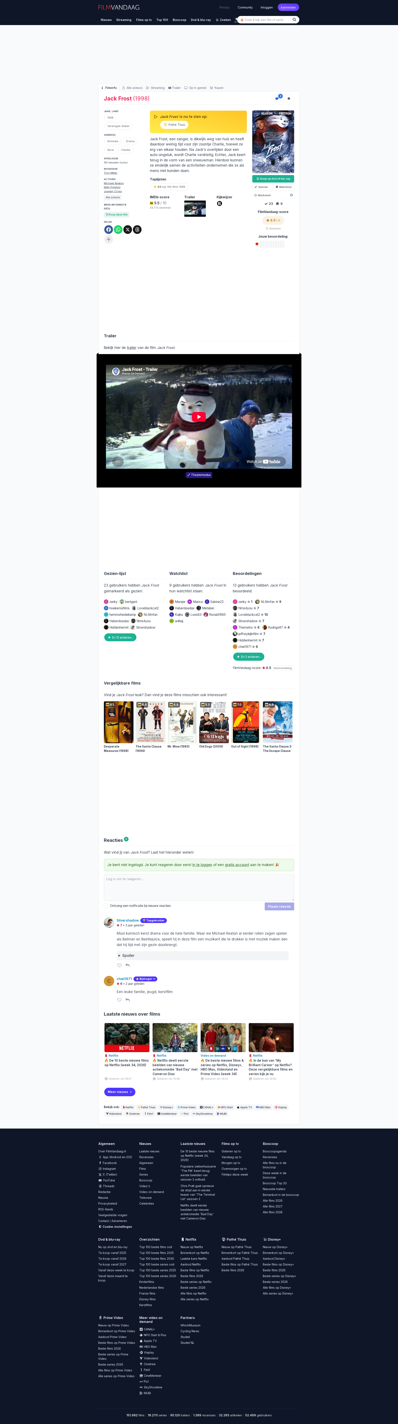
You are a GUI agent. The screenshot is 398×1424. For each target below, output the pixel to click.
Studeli (185, 1337)
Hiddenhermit (119, 627)
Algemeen (146, 1163)
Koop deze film (118, 214)
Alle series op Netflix (195, 1299)
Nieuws (103, 1197)
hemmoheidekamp (120, 615)
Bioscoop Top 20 (275, 1183)
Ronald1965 (217, 615)
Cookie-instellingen (117, 1226)
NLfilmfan (151, 615)
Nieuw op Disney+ (275, 1247)
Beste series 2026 (193, 1287)
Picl (186, 1113)
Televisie (145, 1197)
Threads (108, 1186)
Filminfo (110, 88)
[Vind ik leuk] (119, 965)
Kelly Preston (112, 187)
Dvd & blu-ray (109, 1239)
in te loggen (202, 865)
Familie (125, 149)
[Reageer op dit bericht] (127, 965)
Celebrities (146, 1203)
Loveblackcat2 (148, 608)
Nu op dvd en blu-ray (112, 1247)
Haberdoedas (119, 621)
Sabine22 (215, 602)
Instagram (109, 1168)
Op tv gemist (197, 88)
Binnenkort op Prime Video (116, 1331)
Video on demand (151, 1192)
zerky (112, 602)
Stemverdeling (283, 668)
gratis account (237, 865)
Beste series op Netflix (196, 1282)
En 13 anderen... (122, 637)
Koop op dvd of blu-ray (275, 178)
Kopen (218, 88)
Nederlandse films (151, 1287)
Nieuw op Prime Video (113, 1325)
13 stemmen (273, 228)
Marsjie (178, 602)
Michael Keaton (114, 183)
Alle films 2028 (273, 1212)
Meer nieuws (118, 1092)
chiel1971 (246, 647)
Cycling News (190, 1331)
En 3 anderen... (250, 656)
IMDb (107, 208)
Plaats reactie (279, 906)
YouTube (108, 1180)
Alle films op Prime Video (115, 1370)
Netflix (129, 1107)
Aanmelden (288, 7)
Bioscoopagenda (274, 1151)
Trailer (176, 88)
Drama (130, 141)
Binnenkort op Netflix (195, 1253)
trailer (131, 348)
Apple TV (246, 1107)
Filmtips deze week (235, 1174)
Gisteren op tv (231, 1151)
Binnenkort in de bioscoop (281, 1195)
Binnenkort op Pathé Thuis (240, 1253)
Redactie (104, 1192)
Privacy (225, 7)
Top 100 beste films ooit (155, 1247)
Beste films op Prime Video (116, 1342)
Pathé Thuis (176, 125)
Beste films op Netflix (195, 1270)
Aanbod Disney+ (274, 1258)
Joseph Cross (113, 191)
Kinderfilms (146, 1282)
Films (142, 1168)
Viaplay (282, 1107)
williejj (177, 621)
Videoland (115, 1113)
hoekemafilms (117, 608)
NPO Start (227, 1107)
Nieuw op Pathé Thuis (237, 1247)
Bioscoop (145, 1180)
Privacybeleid (107, 1203)
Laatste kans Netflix (194, 1258)
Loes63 (196, 615)
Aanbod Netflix (191, 1264)
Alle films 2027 (273, 1206)
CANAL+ (208, 1107)
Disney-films (147, 1299)
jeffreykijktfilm (251, 634)
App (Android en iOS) (117, 1157)
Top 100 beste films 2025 (156, 1253)
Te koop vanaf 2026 (112, 1258)
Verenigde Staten (118, 126)
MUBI (223, 1113)
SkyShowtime (204, 1113)
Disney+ (168, 1107)
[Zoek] (295, 19)
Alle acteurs (134, 88)
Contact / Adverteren (112, 1221)
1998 (110, 117)
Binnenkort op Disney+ (278, 1253)
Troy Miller (110, 172)
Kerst (110, 149)
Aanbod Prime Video (112, 1337)
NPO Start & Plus (154, 1335)
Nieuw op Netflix (192, 1247)
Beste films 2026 (192, 1276)
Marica (196, 602)
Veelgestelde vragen (112, 1215)
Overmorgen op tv (234, 1168)
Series (143, 1174)
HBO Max (265, 1107)
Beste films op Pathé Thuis (240, 1264)
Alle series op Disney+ (278, 1293)
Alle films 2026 (273, 1200)
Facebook (109, 1163)
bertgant (131, 602)
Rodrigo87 (279, 627)
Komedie (112, 141)
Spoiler (128, 955)
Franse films (147, 1293)
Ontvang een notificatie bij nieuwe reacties (139, 906)
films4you (144, 621)
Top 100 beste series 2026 (157, 1276)
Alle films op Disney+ (277, 1287)
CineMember (169, 1113)
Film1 (150, 1113)
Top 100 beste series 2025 (157, 1270)
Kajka (177, 615)
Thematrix (247, 627)
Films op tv (230, 1144)
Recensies (146, 1157)
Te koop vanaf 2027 (112, 1264)
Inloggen (267, 7)
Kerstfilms (145, 1305)
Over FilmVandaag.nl (112, 1151)
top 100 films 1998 (171, 186)
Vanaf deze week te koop (116, 1270)
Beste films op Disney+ (278, 1264)
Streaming (157, 88)
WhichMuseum (190, 1325)
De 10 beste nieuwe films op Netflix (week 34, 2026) (198, 1155)
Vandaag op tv (232, 1157)
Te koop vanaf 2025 (112, 1253)
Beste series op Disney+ (279, 1276)
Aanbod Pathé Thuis (235, 1258)
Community (245, 7)
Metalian (208, 608)
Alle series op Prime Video (116, 1376)
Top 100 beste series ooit (156, 1264)
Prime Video (188, 1107)
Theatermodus (201, 475)
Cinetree (134, 1113)
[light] (236, 19)
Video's (144, 1186)
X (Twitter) (109, 1174)
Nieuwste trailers (274, 1189)
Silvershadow (145, 627)
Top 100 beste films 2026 (156, 1258)
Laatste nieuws (149, 1151)
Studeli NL (187, 1342)
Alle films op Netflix (193, 1293)
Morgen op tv (231, 1163)
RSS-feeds (105, 1209)
